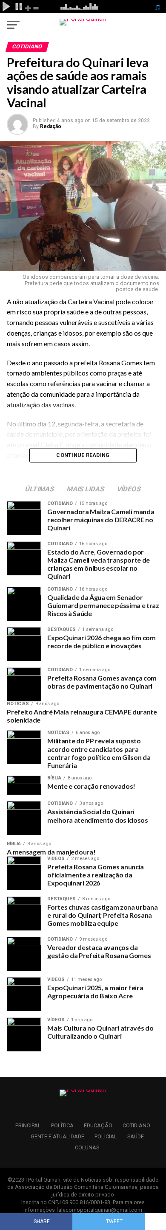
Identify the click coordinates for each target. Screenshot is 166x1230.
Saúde (135, 1136)
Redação (50, 126)
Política (62, 1125)
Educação (98, 1125)
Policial (105, 1136)
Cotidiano (136, 1125)
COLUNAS (87, 1147)
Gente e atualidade (57, 1136)
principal (28, 1125)
